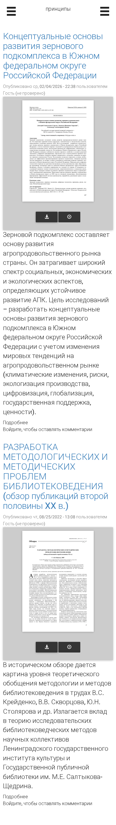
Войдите (12, 429)
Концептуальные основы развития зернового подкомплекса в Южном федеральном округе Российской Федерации (53, 55)
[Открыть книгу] (58, 151)
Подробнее (15, 422)
